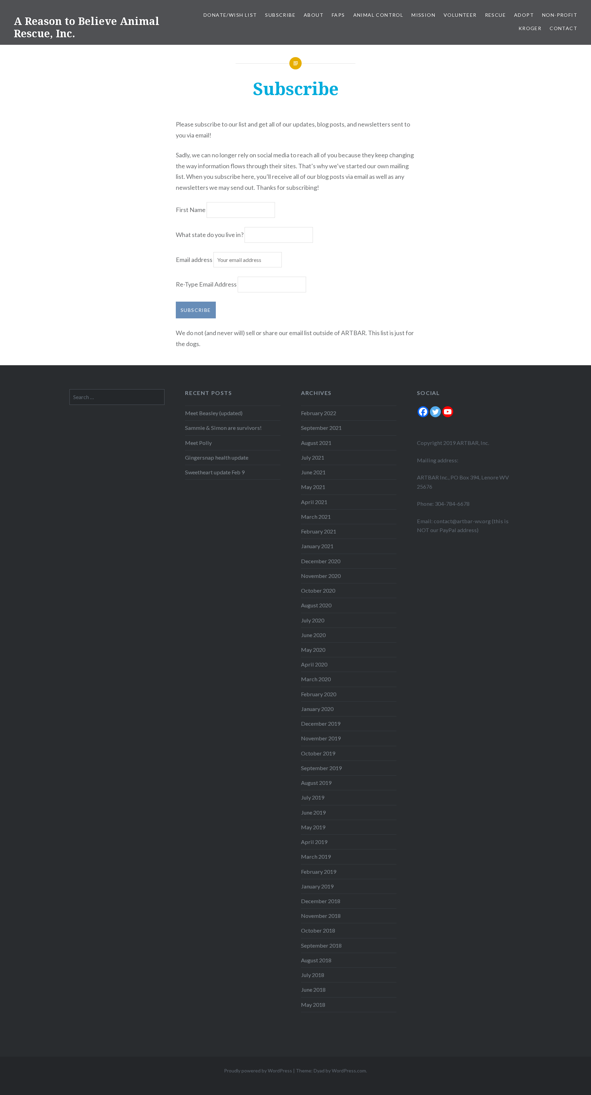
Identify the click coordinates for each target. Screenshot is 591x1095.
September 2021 (321, 427)
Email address (194, 259)
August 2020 (316, 605)
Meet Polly (198, 442)
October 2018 (318, 930)
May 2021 (313, 487)
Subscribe (280, 15)
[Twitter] (435, 411)
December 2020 (320, 561)
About (314, 15)
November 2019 (321, 738)
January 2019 (317, 886)
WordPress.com (349, 1070)
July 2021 (312, 457)
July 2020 (312, 620)
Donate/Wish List (230, 15)
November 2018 (321, 915)
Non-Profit (559, 15)
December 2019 (320, 723)
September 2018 (321, 945)
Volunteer (460, 15)
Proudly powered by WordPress (258, 1070)
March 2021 (316, 516)
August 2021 (316, 442)
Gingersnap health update (216, 457)
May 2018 (313, 1004)
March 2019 (316, 856)
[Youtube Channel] (447, 411)
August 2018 (316, 960)
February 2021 (318, 531)
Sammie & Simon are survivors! (223, 427)
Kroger (529, 28)
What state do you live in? (210, 234)
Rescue (495, 15)
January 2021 (317, 546)
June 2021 (313, 472)
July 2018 (312, 975)
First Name (191, 209)
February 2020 (318, 694)
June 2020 (313, 635)
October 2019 (318, 753)
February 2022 (318, 413)
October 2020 (318, 590)
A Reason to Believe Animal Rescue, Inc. (86, 27)
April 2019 (314, 842)
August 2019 (316, 782)
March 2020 (316, 679)
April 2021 (314, 502)
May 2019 (313, 827)
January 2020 (317, 708)
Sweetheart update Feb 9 (215, 472)
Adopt (524, 15)
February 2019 (318, 871)
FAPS (338, 15)
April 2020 (314, 664)
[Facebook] (423, 411)
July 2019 (312, 797)
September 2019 (321, 768)
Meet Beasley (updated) (213, 413)
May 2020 (313, 649)
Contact (563, 28)
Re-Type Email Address (206, 284)
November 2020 (321, 575)
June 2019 (313, 812)
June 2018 (313, 989)
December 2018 (320, 901)
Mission (423, 15)
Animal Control (378, 15)
